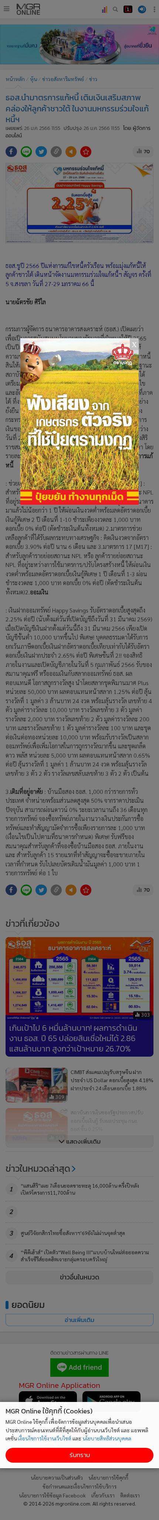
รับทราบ (80, 1455)
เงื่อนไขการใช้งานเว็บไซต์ (44, 1438)
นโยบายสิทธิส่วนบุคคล (106, 1438)
